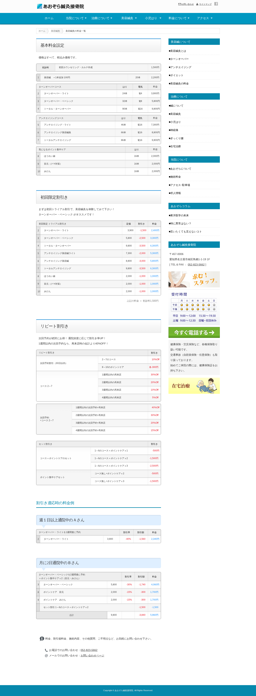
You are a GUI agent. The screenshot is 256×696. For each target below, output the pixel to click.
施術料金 (175, 176)
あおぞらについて (180, 168)
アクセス (203, 18)
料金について (178, 18)
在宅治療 (175, 146)
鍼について (176, 105)
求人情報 (175, 193)
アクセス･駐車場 (180, 184)
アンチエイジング (180, 67)
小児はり (152, 18)
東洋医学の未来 (179, 215)
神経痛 (174, 130)
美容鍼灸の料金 (179, 83)
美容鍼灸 (126, 18)
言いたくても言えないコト (186, 231)
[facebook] (216, 4)
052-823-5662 (89, 650)
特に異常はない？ (180, 223)
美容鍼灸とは (178, 50)
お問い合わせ (187, 4)
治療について (100, 18)
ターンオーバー (179, 58)
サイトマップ (205, 4)
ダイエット (176, 75)
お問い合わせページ (92, 655)
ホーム (49, 18)
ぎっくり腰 (176, 138)
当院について (75, 18)
